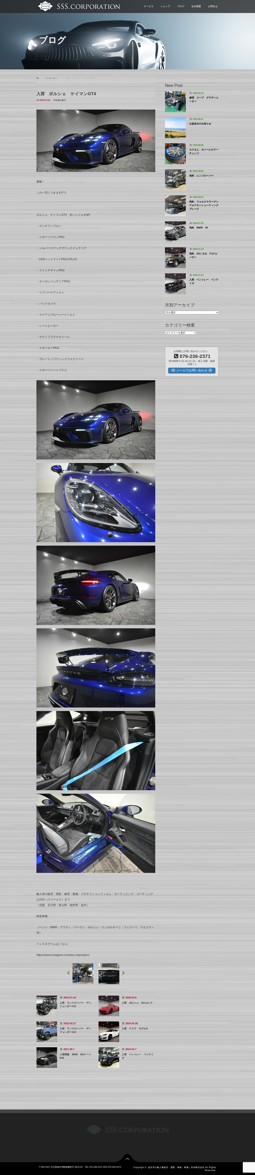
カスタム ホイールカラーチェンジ (203, 151)
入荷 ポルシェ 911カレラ (137, 1002)
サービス (149, 6)
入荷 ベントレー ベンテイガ (203, 281)
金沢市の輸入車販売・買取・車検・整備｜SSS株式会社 (176, 1167)
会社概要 (196, 6)
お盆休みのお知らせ (200, 123)
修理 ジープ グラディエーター (203, 99)
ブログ (180, 6)
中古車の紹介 (59, 100)
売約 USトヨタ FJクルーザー (203, 255)
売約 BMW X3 (198, 227)
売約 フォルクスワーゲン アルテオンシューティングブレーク (204, 205)
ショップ (165, 6)
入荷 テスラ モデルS (135, 1028)
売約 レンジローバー (201, 175)
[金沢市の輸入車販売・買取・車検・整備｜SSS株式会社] (78, 5)
